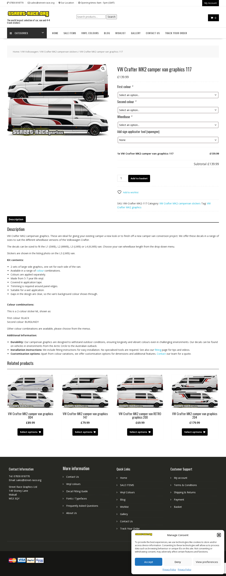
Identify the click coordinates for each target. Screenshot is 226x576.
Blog (107, 33)
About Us (71, 513)
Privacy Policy (169, 569)
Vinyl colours (73, 484)
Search (111, 16)
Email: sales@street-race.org (25, 480)
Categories (21, 33)
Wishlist (120, 33)
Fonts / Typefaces (76, 498)
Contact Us (153, 33)
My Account (210, 3)
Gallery (136, 33)
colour (40, 270)
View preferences (207, 562)
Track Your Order (176, 33)
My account (180, 477)
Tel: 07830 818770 (19, 476)
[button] (219, 535)
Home (55, 33)
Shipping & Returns (185, 492)
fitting (158, 349)
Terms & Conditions (185, 485)
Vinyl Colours (90, 33)
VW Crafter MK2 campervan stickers (59, 51)
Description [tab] (16, 219)
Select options (28, 432)
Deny (178, 562)
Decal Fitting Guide (77, 491)
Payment (179, 499)
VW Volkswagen (29, 51)
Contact (161, 353)
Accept (148, 562)
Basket (178, 506)
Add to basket (139, 178)
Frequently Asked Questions (82, 505)
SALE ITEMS (70, 33)
